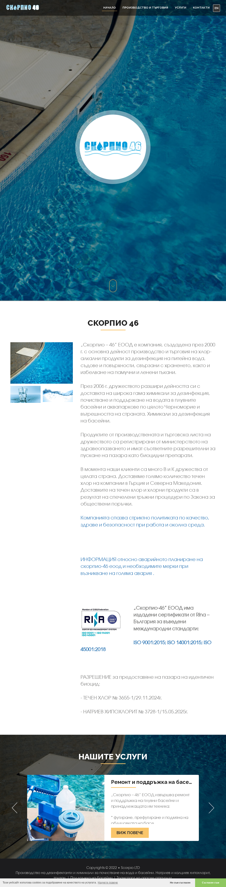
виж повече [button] (130, 832)
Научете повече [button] (108, 882)
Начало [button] (109, 7)
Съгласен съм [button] (210, 882)
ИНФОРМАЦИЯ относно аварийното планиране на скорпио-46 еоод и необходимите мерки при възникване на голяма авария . (142, 566)
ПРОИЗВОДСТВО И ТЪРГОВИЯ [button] (145, 7)
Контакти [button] (201, 7)
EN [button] (216, 8)
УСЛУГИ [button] (180, 7)
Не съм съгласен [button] (180, 882)
